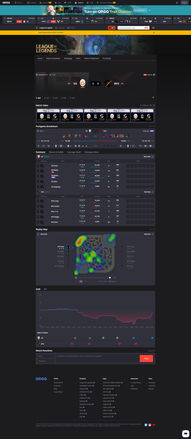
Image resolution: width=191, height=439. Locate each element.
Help (132, 386)
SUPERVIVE (84, 398)
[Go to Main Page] (6, 2)
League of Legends (86, 383)
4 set (63, 97)
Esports (82, 413)
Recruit (151, 389)
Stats (19, 3)
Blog (55, 389)
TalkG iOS (106, 410)
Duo (81, 407)
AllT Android (107, 389)
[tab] (41, 152)
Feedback (134, 389)
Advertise (152, 386)
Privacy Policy (136, 383)
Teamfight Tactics (86, 386)
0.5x (76, 281)
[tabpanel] (95, 190)
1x (81, 281)
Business (152, 383)
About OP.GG (58, 383)
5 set (72, 97)
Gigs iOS (106, 404)
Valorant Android (109, 395)
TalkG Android (108, 407)
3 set (55, 97)
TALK (81, 410)
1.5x (85, 281)
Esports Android (108, 413)
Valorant (83, 389)
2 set (46, 97)
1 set (38, 97)
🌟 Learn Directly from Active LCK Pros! (49, 33)
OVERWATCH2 (85, 392)
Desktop (82, 401)
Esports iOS (107, 416)
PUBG (82, 395)
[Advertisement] (95, 66)
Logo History (58, 392)
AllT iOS (106, 392)
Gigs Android (107, 401)
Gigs (81, 416)
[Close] (149, 10)
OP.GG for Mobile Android (112, 383)
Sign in (184, 3)
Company (57, 386)
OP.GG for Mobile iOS (110, 386)
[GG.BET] (111, 28)
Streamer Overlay (86, 404)
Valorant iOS (107, 398)
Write (146, 358)
